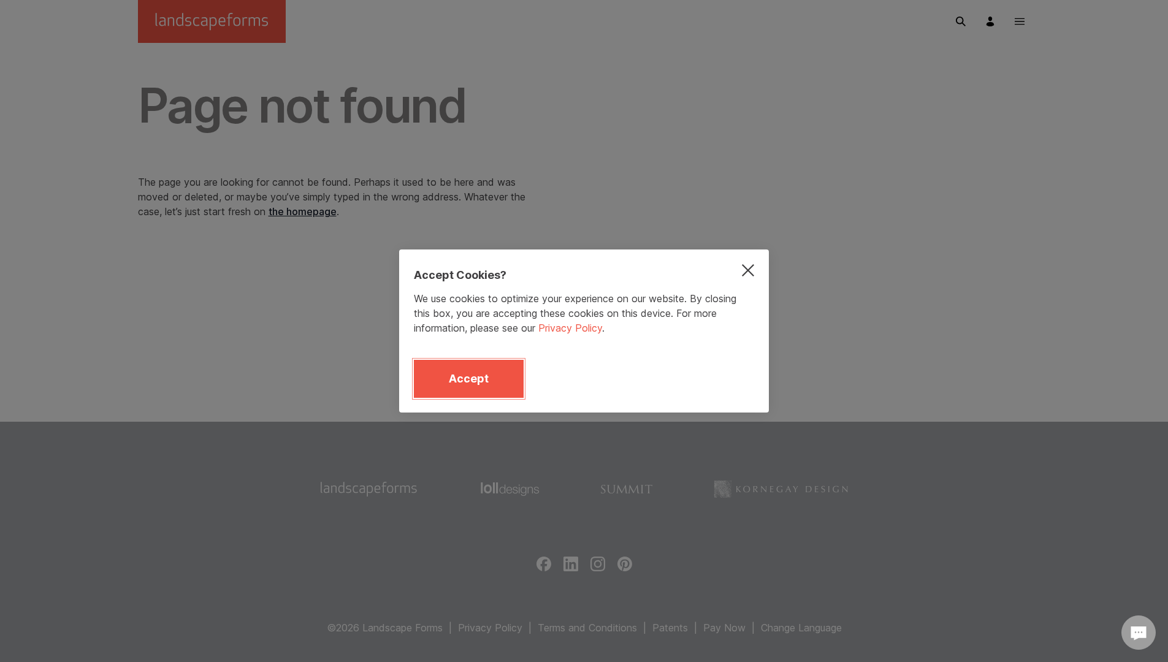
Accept (469, 378)
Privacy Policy (570, 328)
